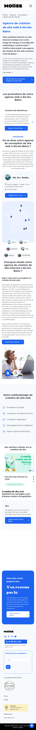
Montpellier (26, 255)
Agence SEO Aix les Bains (15, 520)
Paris (13, 242)
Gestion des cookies (25, 726)
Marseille (14, 249)
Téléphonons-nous (15, 195)
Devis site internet (12, 342)
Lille (26, 249)
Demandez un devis (15, 614)
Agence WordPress (15, 128)
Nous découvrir (9, 718)
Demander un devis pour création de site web (15, 80)
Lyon (25, 242)
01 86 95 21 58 (15, 642)
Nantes (11, 255)
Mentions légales (18, 727)
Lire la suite (7, 72)
